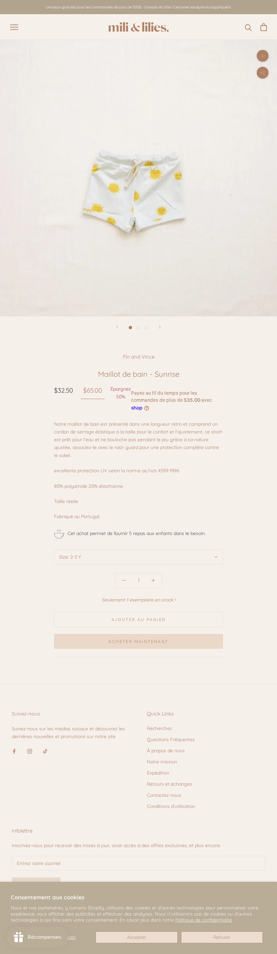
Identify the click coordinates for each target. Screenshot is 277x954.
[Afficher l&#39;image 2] (138, 327)
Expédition (158, 773)
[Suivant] (160, 327)
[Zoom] (263, 56)
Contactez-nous (164, 795)
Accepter (136, 937)
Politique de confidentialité (203, 920)
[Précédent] (117, 327)
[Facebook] (14, 751)
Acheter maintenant (138, 641)
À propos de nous (166, 751)
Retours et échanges (169, 784)
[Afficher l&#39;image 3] (146, 327)
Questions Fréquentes (171, 739)
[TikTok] (45, 751)
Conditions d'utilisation (171, 806)
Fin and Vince (138, 357)
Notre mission (162, 762)
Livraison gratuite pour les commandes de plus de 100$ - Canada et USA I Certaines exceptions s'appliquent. (138, 7)
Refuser (221, 937)
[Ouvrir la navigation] (14, 27)
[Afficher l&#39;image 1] (130, 327)
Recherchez (159, 728)
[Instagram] (29, 751)
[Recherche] (248, 27)
